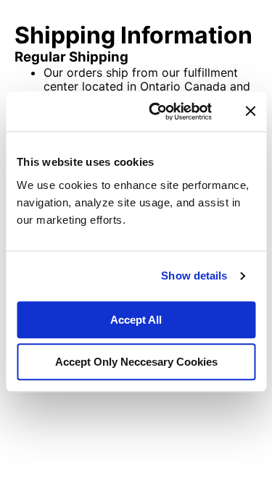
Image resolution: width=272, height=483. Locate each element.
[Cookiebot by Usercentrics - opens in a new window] (157, 111)
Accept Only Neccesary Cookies (136, 362)
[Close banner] (250, 111)
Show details (194, 275)
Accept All (136, 320)
